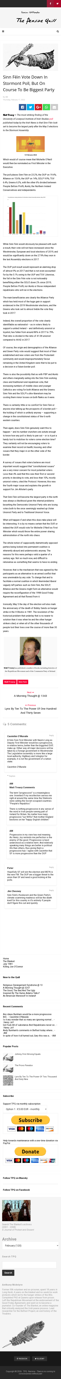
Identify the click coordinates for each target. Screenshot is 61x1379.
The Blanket (9, 961)
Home (6, 958)
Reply (51, 735)
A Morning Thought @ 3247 (16, 987)
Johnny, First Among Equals (28, 1054)
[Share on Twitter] (30, 107)
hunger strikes (34, 1295)
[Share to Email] (54, 107)
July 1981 (8, 964)
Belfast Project (27, 1311)
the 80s (48, 1295)
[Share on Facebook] (22, 107)
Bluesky (23, 1178)
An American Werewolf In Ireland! (19, 995)
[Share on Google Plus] (38, 107)
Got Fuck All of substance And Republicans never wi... (29, 1025)
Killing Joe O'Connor (13, 966)
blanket (32, 1292)
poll (51, 119)
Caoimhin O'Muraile (17, 736)
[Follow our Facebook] (50, 3)
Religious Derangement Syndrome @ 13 (23, 985)
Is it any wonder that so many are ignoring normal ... (28, 1019)
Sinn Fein (23, 682)
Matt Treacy (9, 682)
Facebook (24, 1190)
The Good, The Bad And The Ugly (19, 990)
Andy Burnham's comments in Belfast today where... (28, 1030)
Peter (10, 868)
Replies (12, 776)
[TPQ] (30, 23)
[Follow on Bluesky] (57, 3)
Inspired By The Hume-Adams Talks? (21, 993)
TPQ (25, 1371)
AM (11, 783)
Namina (31, 1371)
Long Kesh (7, 1292)
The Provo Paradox (24, 1065)
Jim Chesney (14, 891)
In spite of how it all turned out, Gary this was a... (26, 1035)
